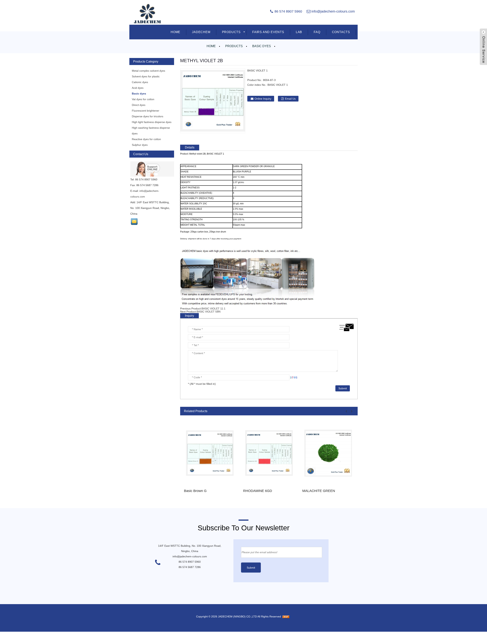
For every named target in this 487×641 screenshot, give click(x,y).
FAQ (317, 32)
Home (211, 46)
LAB (299, 32)
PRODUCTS (231, 32)
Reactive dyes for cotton (146, 139)
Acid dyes (137, 87)
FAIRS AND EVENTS (268, 32)
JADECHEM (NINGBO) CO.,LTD (237, 616)
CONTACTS (341, 32)
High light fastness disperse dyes (151, 122)
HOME (175, 32)
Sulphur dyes (140, 144)
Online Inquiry (263, 98)
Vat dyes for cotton (143, 99)
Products (234, 46)
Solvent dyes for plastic (146, 76)
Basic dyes (261, 46)
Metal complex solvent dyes (148, 70)
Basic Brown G (195, 491)
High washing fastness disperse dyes (151, 130)
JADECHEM (201, 32)
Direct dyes (138, 104)
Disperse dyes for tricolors (147, 116)
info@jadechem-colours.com (333, 11)
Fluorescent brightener (145, 110)
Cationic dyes (140, 82)
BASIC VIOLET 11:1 (213, 308)
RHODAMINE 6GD (257, 491)
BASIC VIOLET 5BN (208, 311)
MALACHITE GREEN (318, 491)
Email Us (290, 98)
